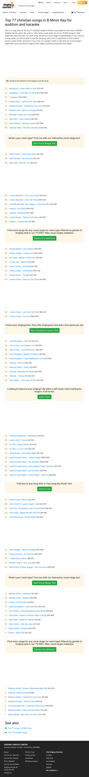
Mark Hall (13, 163)
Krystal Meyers (15, 249)
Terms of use (30, 752)
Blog (42, 2)
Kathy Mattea (13, 714)
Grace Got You (25, 115)
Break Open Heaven (19, 558)
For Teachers (79, 12)
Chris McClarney (16, 517)
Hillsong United (15, 367)
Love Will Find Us (28, 350)
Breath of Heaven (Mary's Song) (33, 615)
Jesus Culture (15, 266)
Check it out (44, 489)
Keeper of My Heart (27, 257)
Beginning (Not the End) (30, 513)
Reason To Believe (31, 354)
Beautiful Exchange (26, 371)
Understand (27, 271)
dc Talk (12, 444)
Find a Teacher (9, 761)
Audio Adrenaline (16, 606)
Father (26, 367)
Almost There (29, 701)
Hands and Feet (31, 606)
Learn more (44, 397)
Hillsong (12, 363)
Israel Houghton (16, 358)
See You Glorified (37, 508)
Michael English (14, 710)
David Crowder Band (18, 457)
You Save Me (22, 221)
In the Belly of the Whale (30, 93)
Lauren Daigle (15, 217)
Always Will (22, 376)
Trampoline (32, 436)
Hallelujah (27, 593)
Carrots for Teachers (11, 755)
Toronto (49, 764)
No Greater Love (28, 345)
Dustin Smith (15, 440)
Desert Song (22, 693)
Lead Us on (28, 253)
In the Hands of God (28, 88)
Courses (23, 12)
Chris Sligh (13, 513)
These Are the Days (31, 217)
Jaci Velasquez (16, 354)
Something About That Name (33, 611)
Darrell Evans (14, 500)
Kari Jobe (13, 257)
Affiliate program (31, 761)
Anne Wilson (14, 611)
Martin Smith (14, 154)
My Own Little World (31, 128)
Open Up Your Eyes (31, 279)
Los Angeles (50, 761)
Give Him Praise (31, 200)
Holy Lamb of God (28, 380)
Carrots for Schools (11, 758)
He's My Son (27, 158)
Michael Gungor (15, 106)
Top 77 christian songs (17, 732)
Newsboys (13, 88)
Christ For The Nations (18, 508)
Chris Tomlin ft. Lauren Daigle (21, 504)
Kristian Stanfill (15, 253)
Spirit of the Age (29, 110)
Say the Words (23, 444)
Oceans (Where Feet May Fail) (35, 688)
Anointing (26, 266)
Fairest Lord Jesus (29, 101)
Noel (37, 504)
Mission (48, 2)
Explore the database (44, 238)
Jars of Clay (15, 345)
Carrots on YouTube (11, 764)
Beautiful (26, 598)
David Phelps (15, 453)
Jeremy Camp (15, 271)
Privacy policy (30, 755)
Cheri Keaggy (14, 550)
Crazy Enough (24, 119)
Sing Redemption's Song (34, 358)
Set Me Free (29, 554)
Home (5, 12)
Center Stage (30, 517)
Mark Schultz (15, 158)
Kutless (12, 221)
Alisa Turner (14, 624)
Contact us (57, 2)
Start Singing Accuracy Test (44, 330)
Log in (74, 2)
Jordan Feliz (14, 262)
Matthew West (15, 128)
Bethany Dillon (15, 593)
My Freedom (28, 249)
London (49, 755)
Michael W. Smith (15, 701)
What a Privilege (28, 550)
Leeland (12, 208)
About (65, 2)
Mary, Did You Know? (31, 710)
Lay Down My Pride (31, 312)
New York (49, 758)
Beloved (24, 262)
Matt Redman (15, 123)
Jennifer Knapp (15, 341)
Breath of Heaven (27, 620)
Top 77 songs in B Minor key (20, 728)
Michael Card (14, 110)
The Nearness (33, 462)
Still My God (21, 602)
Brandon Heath (15, 563)
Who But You (24, 163)
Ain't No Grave (41, 567)
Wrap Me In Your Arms (33, 106)
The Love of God (32, 195)
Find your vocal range (26, 6)
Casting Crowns (15, 554)
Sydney (48, 767)
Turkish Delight (34, 457)
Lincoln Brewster (16, 195)
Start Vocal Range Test (44, 143)
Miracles (24, 628)
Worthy (25, 500)
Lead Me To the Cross (32, 697)
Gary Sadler (14, 380)
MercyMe (13, 115)
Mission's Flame (28, 123)
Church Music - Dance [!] (38, 475)
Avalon (12, 602)
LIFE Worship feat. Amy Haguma (22, 204)
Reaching (21, 213)
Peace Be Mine (44, 204)
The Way (26, 275)
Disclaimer (29, 758)
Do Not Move (34, 470)
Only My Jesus (27, 624)
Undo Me (27, 341)
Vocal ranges (43, 12)
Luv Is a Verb (22, 449)
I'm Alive (26, 316)
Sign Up (82, 3)
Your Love (27, 563)
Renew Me (20, 633)
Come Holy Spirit (29, 154)
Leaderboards (58, 12)
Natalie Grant (14, 101)
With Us (21, 363)
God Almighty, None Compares (41, 466)
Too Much (21, 208)
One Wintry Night (29, 453)
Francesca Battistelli (17, 436)
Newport (14, 97)
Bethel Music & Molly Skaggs (21, 567)
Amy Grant (13, 615)
